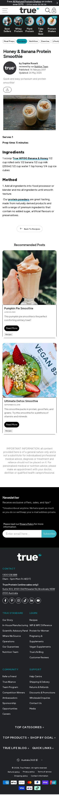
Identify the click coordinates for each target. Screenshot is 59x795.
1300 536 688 (9, 574)
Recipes (22, 41)
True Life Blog (36, 652)
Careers (6, 714)
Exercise (45, 41)
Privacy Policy (27, 524)
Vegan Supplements (40, 646)
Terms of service (44, 772)
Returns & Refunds (39, 687)
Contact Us (36, 703)
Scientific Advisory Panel (15, 630)
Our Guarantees (10, 646)
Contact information (39, 776)
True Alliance (9, 682)
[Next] (57, 3)
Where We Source (11, 636)
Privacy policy (29, 772)
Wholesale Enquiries (40, 698)
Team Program (10, 687)
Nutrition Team (41, 66)
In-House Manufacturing (15, 625)
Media (33, 708)
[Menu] (5, 10)
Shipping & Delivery (39, 682)
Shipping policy (21, 776)
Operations (8, 641)
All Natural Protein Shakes (27, 1)
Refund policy (14, 772)
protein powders (18, 199)
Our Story (7, 620)
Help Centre (36, 676)
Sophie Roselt (30, 63)
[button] (47, 10)
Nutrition (33, 41)
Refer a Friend (9, 676)
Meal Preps (9, 41)
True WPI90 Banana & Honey (30, 158)
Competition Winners (13, 692)
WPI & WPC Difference (41, 625)
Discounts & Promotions (42, 692)
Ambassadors (9, 698)
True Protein (25, 768)
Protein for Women (39, 630)
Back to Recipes (32, 229)
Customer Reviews (39, 657)
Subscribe (49, 533)
